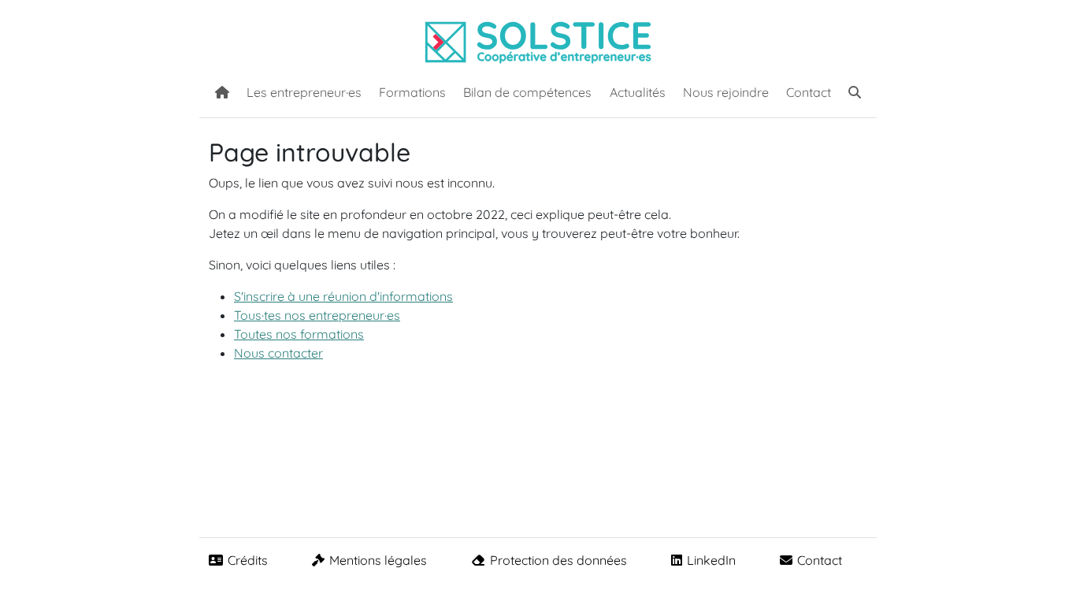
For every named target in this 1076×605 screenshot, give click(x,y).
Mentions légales (378, 560)
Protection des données (558, 560)
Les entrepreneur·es (304, 92)
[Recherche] (854, 90)
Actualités (638, 92)
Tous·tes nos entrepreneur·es (317, 315)
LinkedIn (711, 560)
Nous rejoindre (726, 92)
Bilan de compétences (527, 92)
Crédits (248, 560)
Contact (808, 92)
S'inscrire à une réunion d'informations (343, 296)
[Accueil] (222, 90)
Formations (412, 92)
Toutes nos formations (299, 334)
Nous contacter (278, 353)
